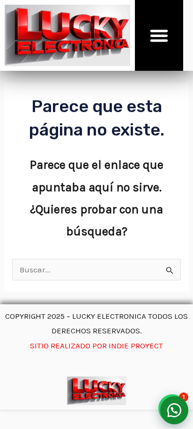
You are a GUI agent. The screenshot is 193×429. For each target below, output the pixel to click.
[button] (174, 410)
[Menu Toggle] (159, 35)
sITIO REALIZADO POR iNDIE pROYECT (96, 345)
